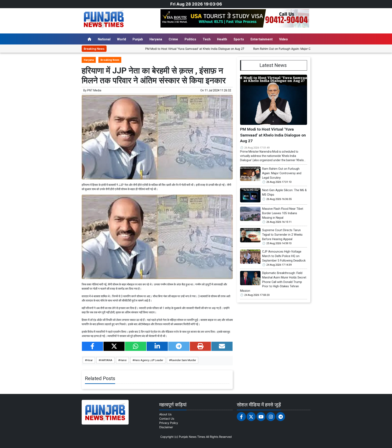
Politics (190, 39)
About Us (165, 414)
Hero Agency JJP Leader (148, 360)
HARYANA (106, 360)
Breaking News (109, 59)
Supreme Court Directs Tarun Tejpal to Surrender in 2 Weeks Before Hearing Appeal (282, 234)
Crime (173, 39)
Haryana (155, 39)
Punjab (138, 39)
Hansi (123, 360)
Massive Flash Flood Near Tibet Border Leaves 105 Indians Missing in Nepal (282, 213)
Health (222, 39)
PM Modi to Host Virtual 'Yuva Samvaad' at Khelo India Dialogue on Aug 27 (176, 48)
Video (283, 39)
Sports (239, 39)
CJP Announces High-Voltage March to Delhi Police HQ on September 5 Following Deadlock (284, 256)
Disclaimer (166, 427)
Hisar (90, 360)
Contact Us (166, 418)
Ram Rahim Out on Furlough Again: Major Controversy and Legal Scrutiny (284, 48)
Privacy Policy (168, 423)
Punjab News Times (192, 436)
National (104, 39)
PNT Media (94, 90)
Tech (206, 39)
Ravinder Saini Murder (183, 360)
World (121, 39)
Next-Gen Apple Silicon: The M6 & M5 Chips (284, 192)
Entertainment (262, 39)
